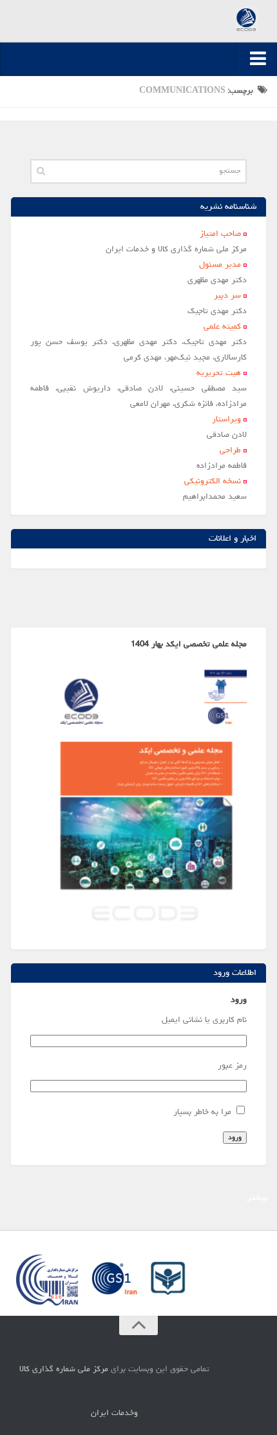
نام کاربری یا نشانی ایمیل (204, 1020)
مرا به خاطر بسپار (202, 1112)
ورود (235, 1137)
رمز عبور (232, 1066)
